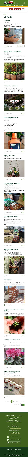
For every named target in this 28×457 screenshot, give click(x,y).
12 (23, 401)
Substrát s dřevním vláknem (11, 216)
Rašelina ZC (18, 421)
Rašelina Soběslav (13, 442)
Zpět (21, 405)
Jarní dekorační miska (9, 155)
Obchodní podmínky (10, 415)
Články (20, 415)
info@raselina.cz (19, 5)
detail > (22, 81)
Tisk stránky (11, 451)
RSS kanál (17, 449)
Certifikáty (16, 417)
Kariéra (9, 417)
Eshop (18, 9)
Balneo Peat (9, 421)
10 (19, 401)
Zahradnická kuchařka (13, 420)
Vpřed (23, 405)
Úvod (5, 14)
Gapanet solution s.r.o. (17, 455)
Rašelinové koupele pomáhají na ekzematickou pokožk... (12, 372)
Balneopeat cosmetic (14, 437)
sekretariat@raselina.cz (15, 428)
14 (16, 404)
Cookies (17, 451)
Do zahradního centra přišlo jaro (12, 339)
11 (21, 401)
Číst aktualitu (20, 46)
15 (18, 404)
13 (14, 404)
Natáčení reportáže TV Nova (11, 249)
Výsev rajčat (7, 20)
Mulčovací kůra (7, 279)
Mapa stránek (10, 449)
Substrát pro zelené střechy (11, 85)
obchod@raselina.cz (15, 433)
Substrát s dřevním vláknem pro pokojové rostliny (12, 184)
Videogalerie (13, 418)
